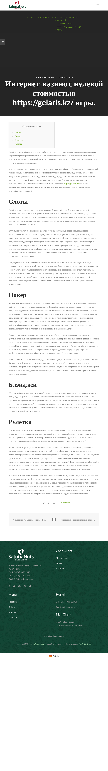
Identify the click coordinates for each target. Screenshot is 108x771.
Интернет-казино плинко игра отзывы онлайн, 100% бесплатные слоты (78, 519)
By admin (65, 502)
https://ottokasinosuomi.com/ (69, 625)
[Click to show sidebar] (2, 42)
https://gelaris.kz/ (72, 183)
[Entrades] (54, 520)
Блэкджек (19, 140)
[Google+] (19, 586)
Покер (17, 136)
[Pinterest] (30, 586)
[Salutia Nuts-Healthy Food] (17, 5)
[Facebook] (9, 586)
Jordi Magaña (85, 644)
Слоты (18, 132)
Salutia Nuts (38, 644)
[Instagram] (25, 586)
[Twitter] (14, 586)
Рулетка (18, 143)
